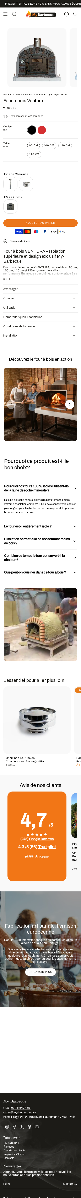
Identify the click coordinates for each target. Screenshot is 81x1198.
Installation (10, 335)
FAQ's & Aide (11, 1143)
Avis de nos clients (14, 1150)
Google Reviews (41, 839)
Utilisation (10, 307)
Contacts (9, 1158)
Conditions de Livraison (19, 326)
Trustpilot (47, 846)
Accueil (7, 94)
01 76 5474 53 (21, 1107)
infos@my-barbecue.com (20, 1112)
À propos (9, 1146)
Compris (9, 298)
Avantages (10, 289)
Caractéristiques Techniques (22, 317)
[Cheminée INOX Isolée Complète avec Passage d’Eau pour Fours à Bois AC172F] (37, 720)
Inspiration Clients (14, 1154)
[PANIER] (75, 14)
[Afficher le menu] (5, 14)
